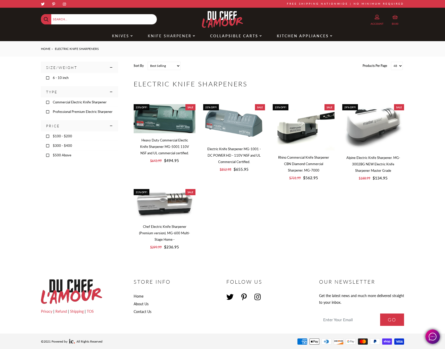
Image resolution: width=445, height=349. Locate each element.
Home (45, 49)
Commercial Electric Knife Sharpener (80, 102)
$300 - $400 (62, 146)
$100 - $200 (62, 136)
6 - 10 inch (61, 78)
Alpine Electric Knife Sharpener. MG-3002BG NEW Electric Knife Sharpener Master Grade (373, 164)
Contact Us (142, 311)
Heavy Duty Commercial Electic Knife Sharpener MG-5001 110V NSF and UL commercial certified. (164, 146)
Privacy (47, 311)
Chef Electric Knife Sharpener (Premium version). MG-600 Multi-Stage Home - (164, 233)
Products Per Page (375, 66)
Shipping (77, 311)
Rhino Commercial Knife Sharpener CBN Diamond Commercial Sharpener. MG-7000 (303, 163)
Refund (61, 311)
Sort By (139, 66)
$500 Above (62, 155)
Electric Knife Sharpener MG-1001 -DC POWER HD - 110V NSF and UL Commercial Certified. (234, 155)
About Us (141, 304)
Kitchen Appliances (303, 36)
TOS (90, 311)
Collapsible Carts (234, 36)
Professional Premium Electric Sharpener (83, 112)
